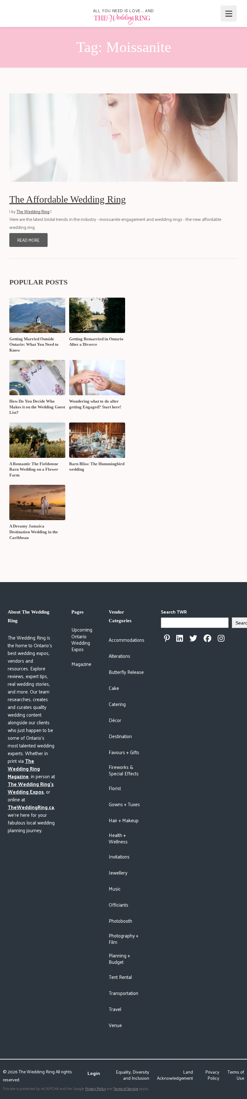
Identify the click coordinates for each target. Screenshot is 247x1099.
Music (115, 888)
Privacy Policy (212, 1075)
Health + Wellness (118, 838)
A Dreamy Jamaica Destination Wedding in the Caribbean (33, 532)
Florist (115, 788)
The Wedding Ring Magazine (24, 768)
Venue (115, 1025)
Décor (115, 720)
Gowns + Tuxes (124, 804)
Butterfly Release (126, 671)
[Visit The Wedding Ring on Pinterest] (166, 638)
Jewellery (118, 872)
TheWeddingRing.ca (31, 807)
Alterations (119, 655)
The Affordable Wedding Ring (67, 199)
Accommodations (126, 639)
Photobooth (120, 920)
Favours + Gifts (124, 752)
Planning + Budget (119, 958)
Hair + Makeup (124, 820)
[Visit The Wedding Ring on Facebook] (207, 638)
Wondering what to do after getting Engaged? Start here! (95, 404)
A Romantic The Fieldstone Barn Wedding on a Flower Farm (33, 469)
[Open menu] (229, 13)
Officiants (118, 904)
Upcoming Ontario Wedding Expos (81, 639)
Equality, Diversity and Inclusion (132, 1075)
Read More (28, 240)
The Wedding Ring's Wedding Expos (31, 788)
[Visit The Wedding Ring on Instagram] (221, 638)
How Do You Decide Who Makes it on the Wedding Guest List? (37, 407)
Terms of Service (126, 1088)
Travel (115, 1009)
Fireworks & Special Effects (124, 770)
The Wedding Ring (33, 211)
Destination (120, 736)
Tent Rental (120, 977)
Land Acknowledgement (175, 1075)
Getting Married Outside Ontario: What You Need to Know (34, 344)
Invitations (119, 856)
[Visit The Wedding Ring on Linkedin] (180, 638)
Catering (117, 704)
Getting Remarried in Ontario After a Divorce (96, 341)
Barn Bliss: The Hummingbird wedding (96, 466)
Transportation (123, 993)
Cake (114, 688)
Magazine (81, 663)
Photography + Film (123, 938)
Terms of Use (236, 1075)
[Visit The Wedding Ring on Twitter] (193, 638)
